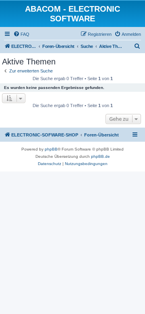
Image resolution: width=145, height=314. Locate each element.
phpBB (51, 149)
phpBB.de (100, 156)
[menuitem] (21, 34)
